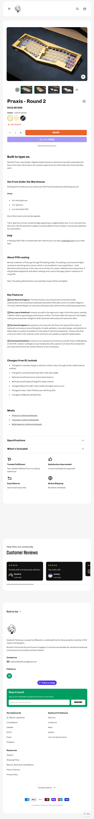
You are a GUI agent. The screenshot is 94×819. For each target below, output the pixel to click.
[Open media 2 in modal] (47, 54)
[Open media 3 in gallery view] (54, 90)
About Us (52, 717)
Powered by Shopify (56, 805)
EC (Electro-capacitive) (16, 717)
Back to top (12, 611)
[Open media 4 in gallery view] (67, 90)
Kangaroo (11, 742)
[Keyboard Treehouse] (17, 8)
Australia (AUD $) (45, 787)
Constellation (12, 722)
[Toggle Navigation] (9, 8)
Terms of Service (13, 769)
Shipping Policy (13, 760)
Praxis (9, 737)
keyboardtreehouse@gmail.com (24, 661)
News (50, 727)
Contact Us (52, 722)
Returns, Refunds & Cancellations (20, 764)
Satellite (10, 727)
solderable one (68, 240)
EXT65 (9, 732)
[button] (77, 8)
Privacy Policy (12, 774)
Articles (51, 732)
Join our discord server (57, 737)
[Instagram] (9, 676)
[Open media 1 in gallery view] (26, 90)
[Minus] (10, 132)
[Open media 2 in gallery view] (40, 90)
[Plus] (20, 132)
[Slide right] (76, 90)
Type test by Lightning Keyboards (25, 420)
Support (10, 755)
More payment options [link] (47, 145)
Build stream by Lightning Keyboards (27, 424)
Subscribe (78, 702)
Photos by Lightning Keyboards (24, 415)
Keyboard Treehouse (40, 805)
